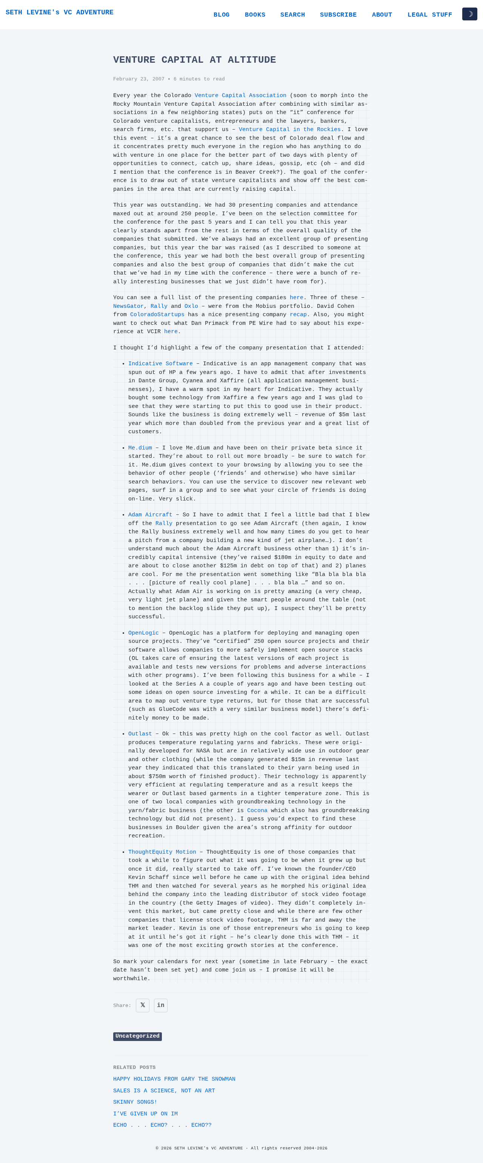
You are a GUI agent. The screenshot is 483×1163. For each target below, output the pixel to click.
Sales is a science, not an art (164, 1091)
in (161, 1005)
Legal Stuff (430, 15)
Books (255, 15)
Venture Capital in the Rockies (290, 130)
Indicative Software (160, 364)
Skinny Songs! (135, 1102)
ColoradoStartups (157, 315)
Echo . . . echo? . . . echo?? (162, 1125)
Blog (222, 15)
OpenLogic (143, 633)
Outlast (140, 734)
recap (298, 315)
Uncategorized (137, 1036)
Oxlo (191, 306)
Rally (159, 306)
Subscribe (338, 15)
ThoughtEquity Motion (162, 852)
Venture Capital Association (240, 96)
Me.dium (140, 448)
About (382, 15)
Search (292, 15)
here (296, 298)
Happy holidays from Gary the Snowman (174, 1079)
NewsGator (128, 306)
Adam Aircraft (150, 515)
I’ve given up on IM (145, 1114)
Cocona (257, 811)
